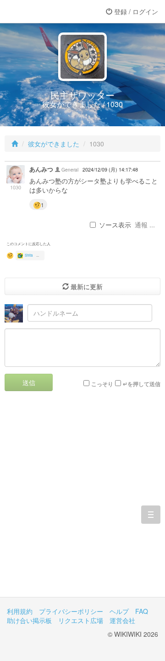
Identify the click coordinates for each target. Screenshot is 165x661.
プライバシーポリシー (71, 611)
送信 (28, 382)
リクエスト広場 (80, 620)
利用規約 (20, 611)
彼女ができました (53, 143)
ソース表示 (115, 224)
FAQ (141, 611)
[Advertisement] (82, 501)
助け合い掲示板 (29, 620)
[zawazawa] (43, 11)
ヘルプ (119, 611)
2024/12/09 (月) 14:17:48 (110, 169)
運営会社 (122, 620)
